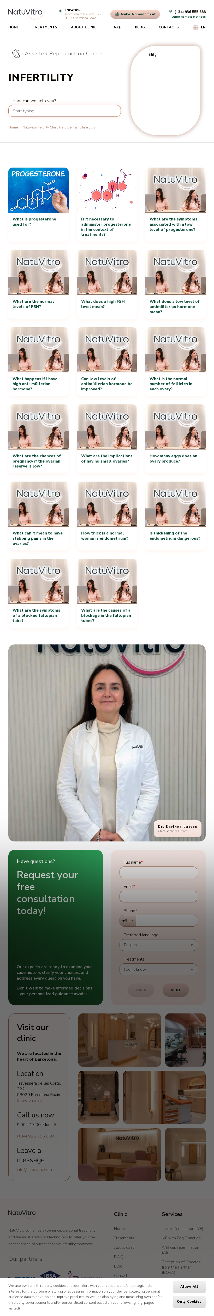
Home (13, 27)
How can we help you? (34, 101)
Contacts (169, 27)
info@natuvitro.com (34, 1169)
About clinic (84, 27)
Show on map (29, 1100)
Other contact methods (188, 17)
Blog (140, 27)
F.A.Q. (115, 27)
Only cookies (189, 1301)
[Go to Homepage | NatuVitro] (25, 14)
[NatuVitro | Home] (22, 1214)
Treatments (45, 27)
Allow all (189, 1286)
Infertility (88, 127)
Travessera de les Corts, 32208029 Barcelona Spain (83, 16)
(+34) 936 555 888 (35, 1136)
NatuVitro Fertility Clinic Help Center (50, 127)
